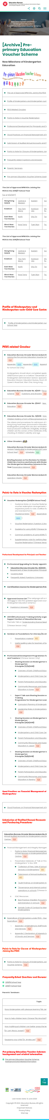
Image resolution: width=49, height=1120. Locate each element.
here (13, 601)
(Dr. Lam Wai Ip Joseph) (14, 1030)
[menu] (45, 8)
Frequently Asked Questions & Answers (27, 577)
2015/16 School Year (13, 982)
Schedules (30, 452)
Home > (24, 20)
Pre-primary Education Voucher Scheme (24, 26)
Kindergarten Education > (23, 24)
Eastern (34, 201)
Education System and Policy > (24, 22)
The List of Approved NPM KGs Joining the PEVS (26, 93)
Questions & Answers (19, 607)
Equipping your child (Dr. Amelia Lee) (20, 1039)
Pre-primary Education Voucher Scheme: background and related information (22, 1060)
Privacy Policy (24, 1110)
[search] (39, 8)
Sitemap (24, 1113)
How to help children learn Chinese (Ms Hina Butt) (26, 1018)
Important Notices (24, 1108)
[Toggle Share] (29, 8)
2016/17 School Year (13, 986)
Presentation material (24, 638)
